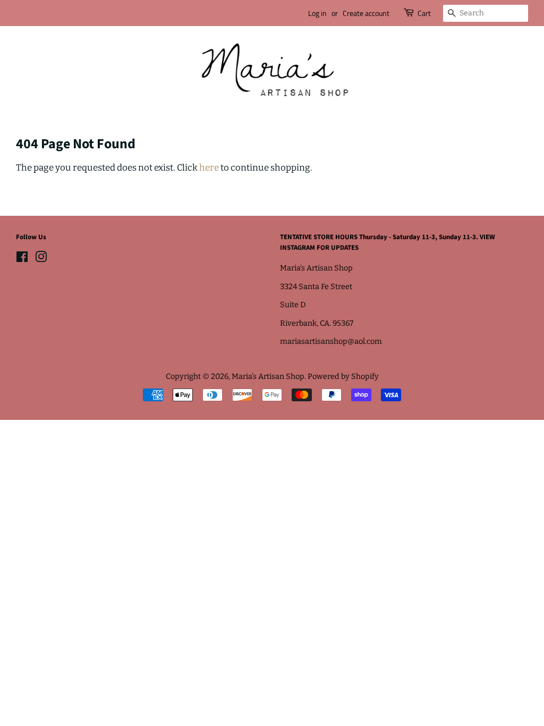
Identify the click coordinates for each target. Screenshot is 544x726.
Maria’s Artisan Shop (268, 376)
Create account (366, 13)
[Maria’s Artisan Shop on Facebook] (22, 259)
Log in (317, 13)
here (209, 167)
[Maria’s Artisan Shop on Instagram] (41, 259)
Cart (424, 13)
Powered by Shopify (343, 376)
